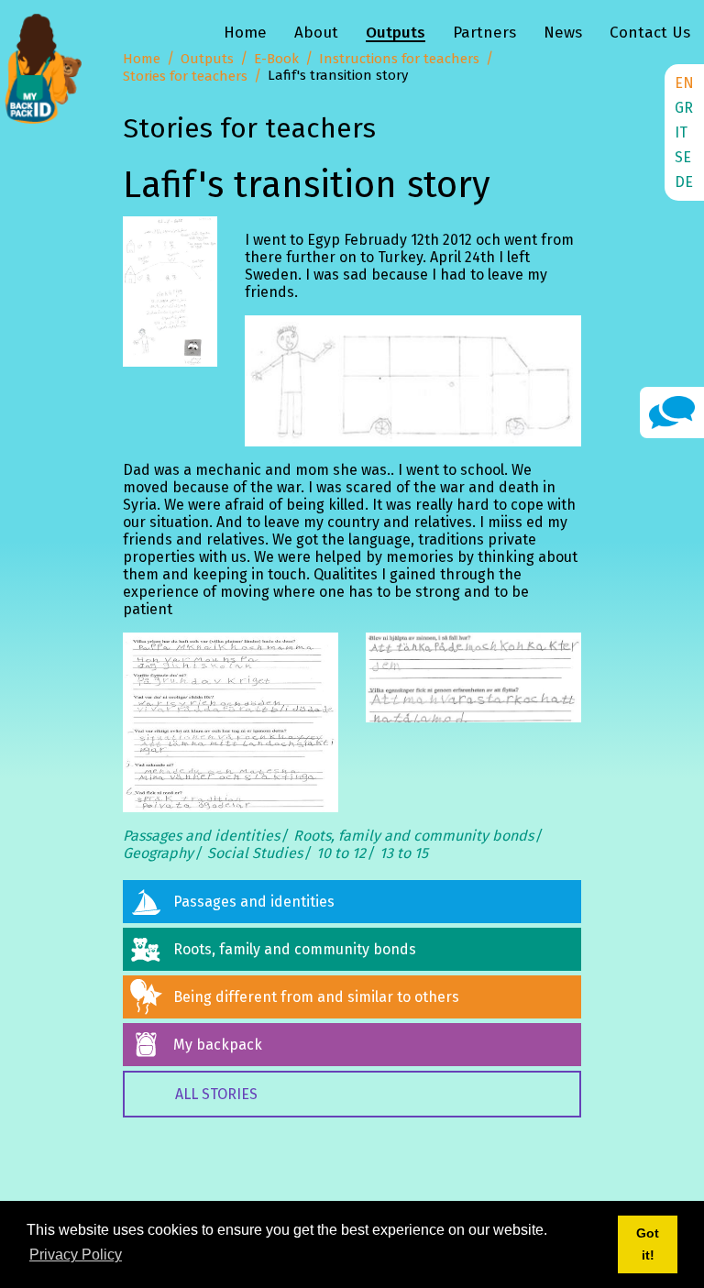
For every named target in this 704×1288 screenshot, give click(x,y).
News (563, 32)
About (316, 32)
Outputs (395, 32)
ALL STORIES (216, 1094)
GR (684, 107)
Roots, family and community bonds (413, 835)
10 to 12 (341, 853)
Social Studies (254, 853)
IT (681, 132)
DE (684, 182)
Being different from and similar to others (316, 997)
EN (684, 83)
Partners (484, 32)
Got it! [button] (647, 1244)
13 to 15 (404, 853)
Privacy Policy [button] (75, 1254)
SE (683, 157)
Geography (158, 853)
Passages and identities (201, 835)
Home (245, 32)
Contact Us (650, 32)
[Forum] (672, 411)
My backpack (217, 1044)
